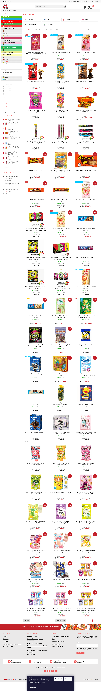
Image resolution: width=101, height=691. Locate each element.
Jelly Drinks (7, 54)
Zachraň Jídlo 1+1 (9, 26)
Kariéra (5, 641)
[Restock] (86, 277)
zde (46, 684)
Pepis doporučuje (9, 28)
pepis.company (85, 661)
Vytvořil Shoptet (86, 679)
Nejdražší (45, 29)
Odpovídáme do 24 (59, 661)
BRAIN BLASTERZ (8, 52)
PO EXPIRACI (9, 94)
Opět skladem (8, 19)
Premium (7, 92)
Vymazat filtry (11, 111)
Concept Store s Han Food (61, 636)
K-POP (6, 33)
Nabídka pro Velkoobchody (12, 644)
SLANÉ (6, 77)
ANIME (5, 35)
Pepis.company (8, 646)
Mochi (4, 70)
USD (89, 1)
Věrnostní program (58, 641)
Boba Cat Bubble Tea (10, 42)
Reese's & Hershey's (9, 57)
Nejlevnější (37, 29)
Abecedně (62, 29)
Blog (53, 639)
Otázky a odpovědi (16, 661)
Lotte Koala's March (10, 47)
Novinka (8, 88)
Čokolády (5, 64)
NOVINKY (6, 16)
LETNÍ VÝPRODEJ (8, 21)
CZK (79, 1)
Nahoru (27, 620)
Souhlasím (68, 679)
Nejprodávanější (54, 29)
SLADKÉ (6, 61)
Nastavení (33, 687)
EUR (84, 1)
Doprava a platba (33, 636)
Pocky (6, 59)
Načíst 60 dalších (61, 620)
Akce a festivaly (57, 646)
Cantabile (7, 45)
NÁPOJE (6, 79)
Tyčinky (5, 68)
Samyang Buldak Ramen (10, 38)
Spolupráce (56, 644)
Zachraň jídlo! (8, 23)
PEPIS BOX (7, 30)
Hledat (65, 6)
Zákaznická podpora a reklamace (35, 640)
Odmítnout (58, 679)
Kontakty (6, 639)
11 (97, 620)
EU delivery (31, 654)
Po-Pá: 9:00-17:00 (37, 661)
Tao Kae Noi (7, 49)
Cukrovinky (6, 74)
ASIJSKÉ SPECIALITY (9, 40)
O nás (5, 636)
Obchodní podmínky (34, 643)
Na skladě (8, 84)
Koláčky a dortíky (7, 72)
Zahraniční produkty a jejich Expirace (37, 651)
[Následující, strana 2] (93, 620)
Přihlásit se (80, 652)
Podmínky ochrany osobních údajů (37, 646)
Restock (8, 90)
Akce (7, 86)
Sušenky (5, 66)
